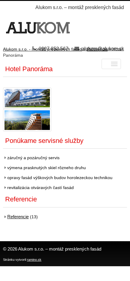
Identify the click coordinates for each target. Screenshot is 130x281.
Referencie (18, 216)
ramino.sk (34, 259)
